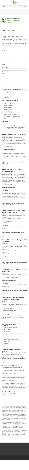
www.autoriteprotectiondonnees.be (8, 437)
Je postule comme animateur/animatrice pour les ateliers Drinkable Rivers (13, 204)
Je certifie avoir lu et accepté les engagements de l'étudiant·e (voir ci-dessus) (13, 392)
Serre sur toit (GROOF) (8, 341)
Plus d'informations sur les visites (9, 310)
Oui (4, 93)
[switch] (3, 165)
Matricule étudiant (6, 61)
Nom (3, 50)
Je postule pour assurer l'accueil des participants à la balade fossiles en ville (14, 291)
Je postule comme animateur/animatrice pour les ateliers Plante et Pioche (13, 233)
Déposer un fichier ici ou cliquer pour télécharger (14, 127)
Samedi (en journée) (7, 111)
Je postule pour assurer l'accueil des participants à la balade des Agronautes (14, 263)
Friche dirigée (6, 337)
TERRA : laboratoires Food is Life (10, 327)
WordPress (24, 456)
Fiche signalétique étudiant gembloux (10, 46)
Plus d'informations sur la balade (9, 253)
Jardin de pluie (6, 331)
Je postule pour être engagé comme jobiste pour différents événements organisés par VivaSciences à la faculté (14, 358)
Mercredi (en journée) (7, 105)
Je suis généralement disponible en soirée (11, 116)
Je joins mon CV (6, 121)
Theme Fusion (14, 458)
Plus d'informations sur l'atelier (8, 149)
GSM (3, 73)
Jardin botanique (6, 329)
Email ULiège (5, 67)
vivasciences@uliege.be (11, 429)
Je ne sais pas (6, 97)
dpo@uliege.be (19, 430)
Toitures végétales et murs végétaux (10, 339)
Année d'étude (5, 78)
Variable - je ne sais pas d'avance (10, 114)
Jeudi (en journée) (7, 107)
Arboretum (5, 343)
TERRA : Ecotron (6, 325)
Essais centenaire (7, 335)
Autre (4, 118)
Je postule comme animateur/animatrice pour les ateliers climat (13, 162)
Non (4, 95)
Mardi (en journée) (7, 103)
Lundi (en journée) (7, 101)
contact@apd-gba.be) (20, 437)
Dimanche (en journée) (7, 112)
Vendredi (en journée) (7, 109)
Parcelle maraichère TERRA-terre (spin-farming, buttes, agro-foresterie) (13, 334)
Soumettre (5, 398)
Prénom (4, 55)
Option (4, 84)
